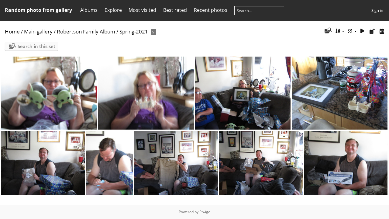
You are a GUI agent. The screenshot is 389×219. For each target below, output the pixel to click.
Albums (89, 10)
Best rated (175, 10)
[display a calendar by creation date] (381, 31)
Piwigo (204, 211)
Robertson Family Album (86, 31)
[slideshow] (362, 31)
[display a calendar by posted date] (372, 31)
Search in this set (36, 46)
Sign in (377, 10)
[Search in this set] (327, 31)
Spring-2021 (133, 31)
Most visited (142, 10)
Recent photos (210, 10)
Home (12, 31)
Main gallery (38, 31)
